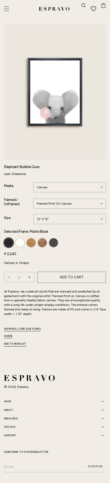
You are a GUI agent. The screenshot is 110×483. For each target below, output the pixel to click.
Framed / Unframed (11, 202)
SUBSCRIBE (95, 466)
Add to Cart (72, 277)
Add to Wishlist (15, 343)
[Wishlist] (93, 9)
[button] (7, 9)
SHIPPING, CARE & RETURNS (22, 328)
